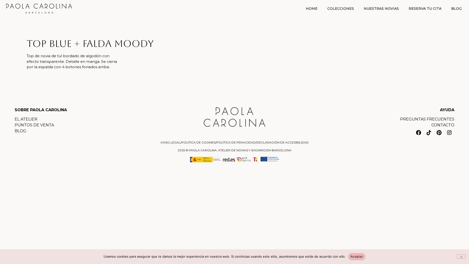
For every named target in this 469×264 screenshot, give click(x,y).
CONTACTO (442, 125)
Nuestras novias (381, 8)
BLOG (20, 131)
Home (312, 8)
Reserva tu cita (425, 8)
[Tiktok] (429, 133)
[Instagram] (449, 133)
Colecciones (340, 8)
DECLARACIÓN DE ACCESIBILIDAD (283, 142)
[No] (461, 256)
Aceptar (357, 256)
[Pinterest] (439, 133)
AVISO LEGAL (170, 142)
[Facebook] (418, 133)
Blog (456, 8)
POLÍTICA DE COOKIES (198, 142)
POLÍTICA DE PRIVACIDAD (236, 142)
